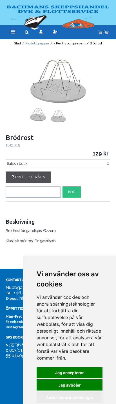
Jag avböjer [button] (69, 385)
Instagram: (15, 327)
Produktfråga (30, 177)
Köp (71, 192)
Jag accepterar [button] (69, 372)
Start (17, 43)
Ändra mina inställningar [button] (69, 397)
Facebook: (15, 322)
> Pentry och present (69, 43)
